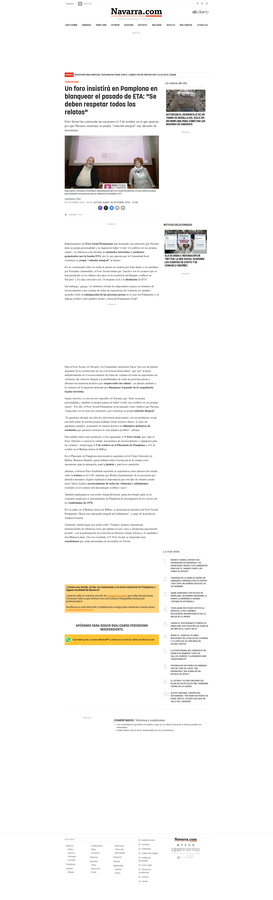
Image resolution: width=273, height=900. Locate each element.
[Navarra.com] (136, 12)
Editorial (71, 872)
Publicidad (146, 849)
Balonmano (119, 846)
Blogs (93, 849)
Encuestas (95, 853)
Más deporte (120, 853)
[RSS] (193, 845)
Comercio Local (116, 595)
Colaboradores (97, 846)
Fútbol (93, 865)
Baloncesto (95, 869)
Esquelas (202, 24)
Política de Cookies (150, 853)
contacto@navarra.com (79, 609)
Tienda (145, 881)
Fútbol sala (119, 849)
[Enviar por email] (117, 207)
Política (71, 849)
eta (80, 215)
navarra (73, 215)
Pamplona (101, 24)
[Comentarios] (123, 207)
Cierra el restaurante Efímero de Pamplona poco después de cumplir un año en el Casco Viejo (189, 626)
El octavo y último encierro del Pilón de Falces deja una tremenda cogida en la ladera (189, 684)
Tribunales (72, 856)
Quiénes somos (148, 840)
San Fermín (71, 24)
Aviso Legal (147, 865)
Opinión (115, 24)
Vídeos (117, 873)
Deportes (94, 861)
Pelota (93, 872)
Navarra (86, 24)
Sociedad (71, 860)
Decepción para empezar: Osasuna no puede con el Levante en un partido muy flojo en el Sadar (125, 75)
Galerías (118, 869)
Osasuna (129, 24)
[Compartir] (100, 207)
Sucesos (71, 853)
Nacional (157, 24)
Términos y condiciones (150, 720)
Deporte (143, 24)
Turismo (145, 877)
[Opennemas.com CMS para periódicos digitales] (185, 852)
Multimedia (186, 24)
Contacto (146, 844)
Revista (171, 24)
